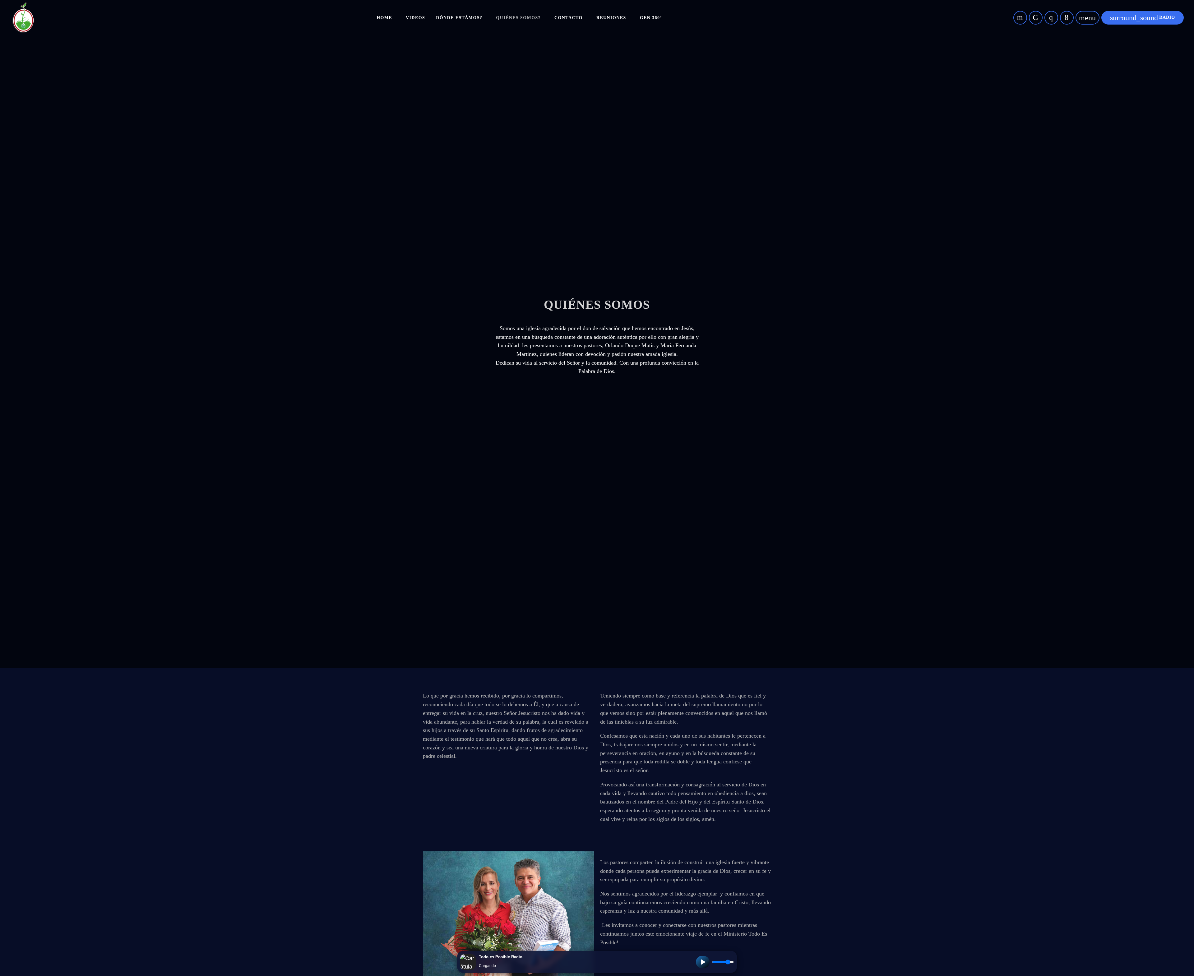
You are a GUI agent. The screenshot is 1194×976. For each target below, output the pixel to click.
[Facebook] (1067, 18)
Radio (1142, 18)
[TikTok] (1036, 18)
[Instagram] (1051, 18)
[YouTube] (1020, 18)
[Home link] (23, 17)
